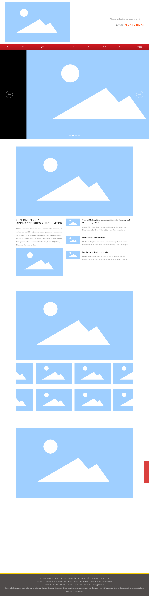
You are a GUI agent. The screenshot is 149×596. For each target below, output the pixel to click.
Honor (90, 47)
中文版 (139, 47)
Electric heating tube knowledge (93, 237)
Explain (42, 47)
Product (58, 47)
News (74, 47)
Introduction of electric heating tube (95, 252)
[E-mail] (146, 463)
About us (25, 47)
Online (105, 47)
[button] (139, 94)
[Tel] (146, 469)
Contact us (122, 47)
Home (9, 47)
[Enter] (34, 245)
